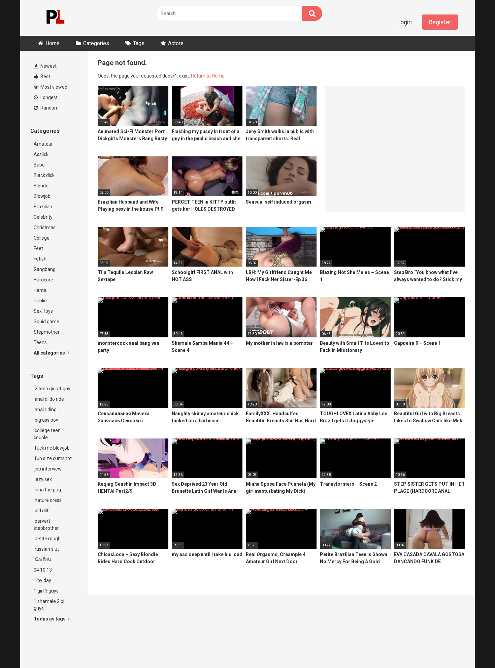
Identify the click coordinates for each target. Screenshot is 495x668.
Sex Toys (43, 311)
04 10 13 (43, 570)
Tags (138, 43)
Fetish (40, 259)
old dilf (41, 510)
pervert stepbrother (46, 524)
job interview (48, 469)
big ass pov (46, 420)
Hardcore (43, 279)
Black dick (44, 175)
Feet (38, 248)
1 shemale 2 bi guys (49, 605)
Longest (48, 97)
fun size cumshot (53, 458)
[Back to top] (472, 648)
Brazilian (43, 206)
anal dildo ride (49, 399)
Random (49, 108)
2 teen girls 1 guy (52, 388)
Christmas (45, 227)
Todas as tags (50, 618)
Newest (48, 66)
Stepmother (47, 332)
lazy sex (43, 479)
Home (52, 43)
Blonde (41, 185)
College (42, 238)
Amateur (43, 144)
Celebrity (43, 217)
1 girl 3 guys (46, 591)
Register (440, 22)
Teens (40, 342)
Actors (176, 43)
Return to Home (208, 76)
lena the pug (47, 489)
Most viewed (53, 87)
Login (404, 22)
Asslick (41, 154)
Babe (39, 165)
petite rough (47, 538)
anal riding (45, 409)
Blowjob (42, 196)
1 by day (42, 580)
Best (44, 76)
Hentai (40, 290)
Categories (96, 43)
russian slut (46, 549)
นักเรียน (42, 559)
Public (40, 300)
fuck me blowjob (52, 448)
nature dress (48, 500)
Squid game (46, 321)
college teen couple (47, 434)
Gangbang (45, 269)
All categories (50, 353)
